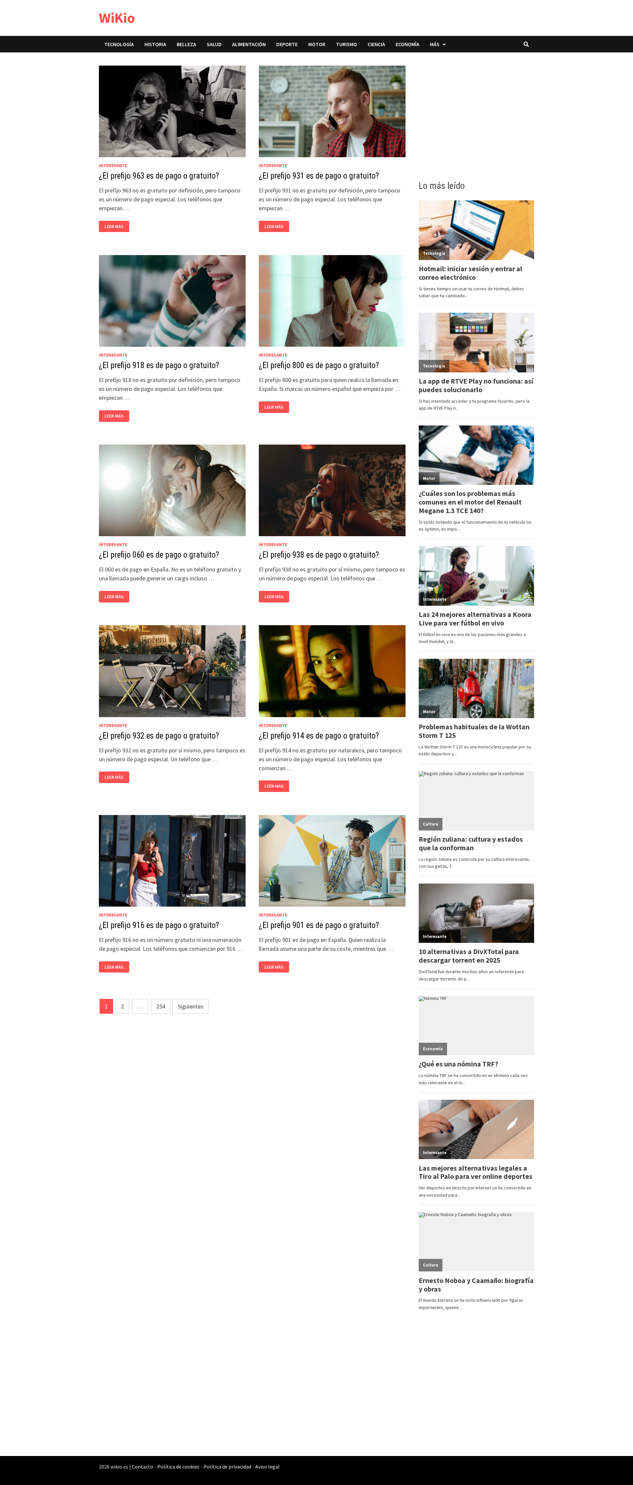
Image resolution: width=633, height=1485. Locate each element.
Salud (214, 44)
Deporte (287, 44)
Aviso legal (267, 1466)
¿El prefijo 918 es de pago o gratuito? (159, 365)
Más (434, 44)
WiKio (117, 18)
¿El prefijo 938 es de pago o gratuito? (319, 555)
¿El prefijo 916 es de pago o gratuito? (159, 925)
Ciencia (376, 44)
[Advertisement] (476, 114)
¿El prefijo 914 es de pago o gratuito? (319, 736)
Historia (155, 44)
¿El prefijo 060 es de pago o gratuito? (159, 555)
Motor (316, 44)
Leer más (116, 226)
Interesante (113, 165)
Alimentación (249, 44)
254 (160, 1006)
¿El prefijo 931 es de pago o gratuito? (319, 176)
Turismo (346, 44)
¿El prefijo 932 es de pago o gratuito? (159, 736)
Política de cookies (178, 1466)
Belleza (186, 44)
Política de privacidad (227, 1466)
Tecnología (119, 44)
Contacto (142, 1466)
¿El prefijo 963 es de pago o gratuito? (159, 176)
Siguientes (190, 1006)
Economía (407, 44)
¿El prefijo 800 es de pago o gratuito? (319, 365)
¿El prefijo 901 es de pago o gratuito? (319, 925)
